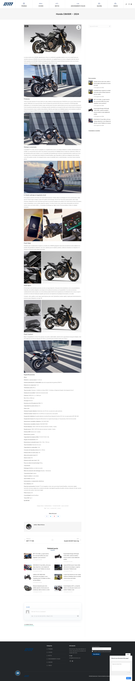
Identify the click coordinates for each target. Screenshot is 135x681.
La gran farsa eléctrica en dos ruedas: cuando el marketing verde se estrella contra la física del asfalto (72, 576)
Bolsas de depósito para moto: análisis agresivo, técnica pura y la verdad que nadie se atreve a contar (41, 587)
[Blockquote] (44, 616)
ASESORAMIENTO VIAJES (54, 659)
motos (48, 508)
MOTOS (50, 655)
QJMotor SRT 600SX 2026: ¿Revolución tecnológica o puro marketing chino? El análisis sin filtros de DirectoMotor (41, 577)
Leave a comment (64, 505)
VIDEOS (50, 665)
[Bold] (32, 616)
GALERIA (50, 662)
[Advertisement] (99, 52)
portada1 (59, 508)
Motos (26, 26)
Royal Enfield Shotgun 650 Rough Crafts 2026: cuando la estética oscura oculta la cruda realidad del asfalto (71, 556)
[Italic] (34, 616)
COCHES (50, 652)
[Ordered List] (40, 616)
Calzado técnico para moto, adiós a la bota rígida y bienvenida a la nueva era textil (102, 83)
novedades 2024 (53, 508)
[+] (52, 616)
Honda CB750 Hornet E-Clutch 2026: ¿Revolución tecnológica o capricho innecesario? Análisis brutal (72, 567)
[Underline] (36, 616)
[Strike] (38, 616)
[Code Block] (46, 616)
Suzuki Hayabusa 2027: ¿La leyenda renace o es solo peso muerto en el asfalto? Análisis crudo (72, 587)
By (48, 505)
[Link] (48, 616)
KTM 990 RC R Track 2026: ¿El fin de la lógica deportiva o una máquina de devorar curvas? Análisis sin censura (42, 567)
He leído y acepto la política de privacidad (102, 651)
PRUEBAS (50, 649)
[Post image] (28, 556)
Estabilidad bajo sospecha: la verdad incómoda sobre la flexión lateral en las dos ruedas (102, 92)
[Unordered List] (42, 616)
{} (49, 616)
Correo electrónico (96, 646)
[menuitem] (24, 4)
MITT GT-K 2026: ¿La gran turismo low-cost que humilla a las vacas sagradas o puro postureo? (41, 555)
